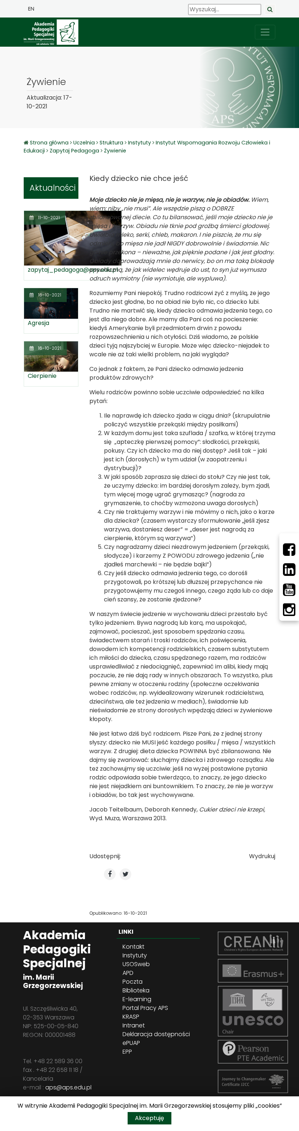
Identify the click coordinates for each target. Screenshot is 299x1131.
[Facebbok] (289, 549)
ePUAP (131, 1043)
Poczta (133, 981)
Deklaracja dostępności (156, 1034)
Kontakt (133, 946)
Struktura (111, 142)
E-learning (137, 999)
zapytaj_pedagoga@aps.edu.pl (73, 270)
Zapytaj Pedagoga (74, 150)
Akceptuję (149, 1118)
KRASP (131, 1016)
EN (31, 8)
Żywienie (115, 150)
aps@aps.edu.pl (68, 1087)
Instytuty (139, 142)
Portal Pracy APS (145, 1008)
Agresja (38, 323)
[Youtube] (289, 589)
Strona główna (50, 142)
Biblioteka (136, 990)
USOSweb (136, 964)
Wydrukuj (262, 856)
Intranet (134, 1025)
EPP (127, 1051)
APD (128, 973)
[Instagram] (289, 610)
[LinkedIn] (289, 569)
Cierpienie (42, 376)
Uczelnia (84, 142)
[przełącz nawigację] (265, 32)
